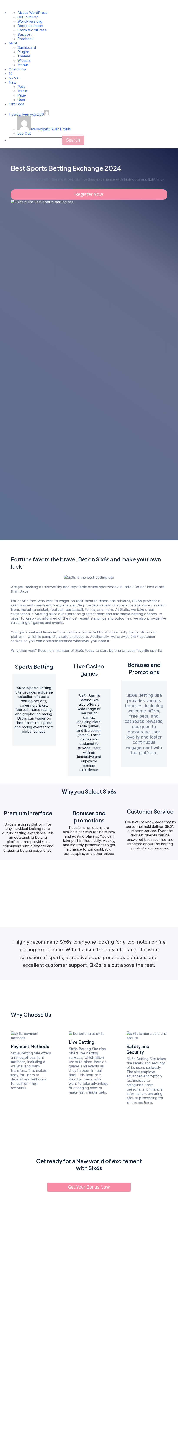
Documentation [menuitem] (30, 25)
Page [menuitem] (21, 95)
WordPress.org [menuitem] (29, 21)
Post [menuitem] (21, 86)
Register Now (89, 194)
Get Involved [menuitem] (27, 17)
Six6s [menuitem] (13, 43)
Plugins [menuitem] (23, 52)
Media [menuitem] (22, 91)
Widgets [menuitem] (24, 60)
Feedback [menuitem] (25, 39)
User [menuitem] (21, 99)
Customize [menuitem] (17, 69)
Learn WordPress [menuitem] (31, 30)
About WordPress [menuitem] (32, 12)
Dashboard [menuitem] (26, 47)
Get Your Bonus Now (89, 1187)
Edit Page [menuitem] (16, 104)
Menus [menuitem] (23, 65)
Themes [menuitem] (24, 56)
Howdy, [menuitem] (26, 114)
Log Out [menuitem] (24, 133)
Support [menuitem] (24, 34)
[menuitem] (10, 73)
